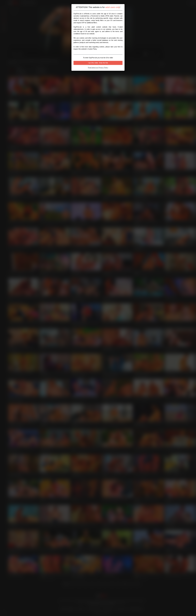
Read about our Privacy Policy (98, 67)
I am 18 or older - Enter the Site (98, 63)
